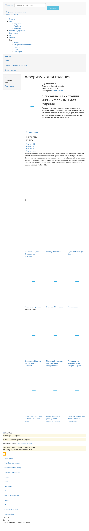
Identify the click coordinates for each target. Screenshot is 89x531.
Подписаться (10, 86)
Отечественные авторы (13, 467)
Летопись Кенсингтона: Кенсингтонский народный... (77, 418)
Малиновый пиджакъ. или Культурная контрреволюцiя (54, 363)
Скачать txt (30, 146)
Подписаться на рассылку (16, 12)
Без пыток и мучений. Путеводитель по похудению (33, 253)
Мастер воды (73, 307)
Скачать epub (31, 151)
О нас (16, 49)
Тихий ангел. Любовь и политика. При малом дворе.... (33, 418)
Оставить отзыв (32, 132)
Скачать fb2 (30, 144)
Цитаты (12, 37)
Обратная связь (12, 14)
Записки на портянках (33, 307)
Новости (17, 47)
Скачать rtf (30, 148)
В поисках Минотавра (54, 307)
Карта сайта (9, 514)
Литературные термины (23, 44)
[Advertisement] (55, 182)
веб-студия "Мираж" (25, 443)
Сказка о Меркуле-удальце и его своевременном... (53, 418)
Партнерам (18, 51)
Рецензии (17, 23)
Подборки (17, 26)
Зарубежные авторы (12, 463)
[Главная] (9, 4)
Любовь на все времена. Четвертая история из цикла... (75, 363)
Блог (11, 35)
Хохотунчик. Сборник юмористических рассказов (33, 363)
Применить (53, 8)
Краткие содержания (17, 30)
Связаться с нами (11, 509)
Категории (18, 28)
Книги (11, 21)
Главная (12, 19)
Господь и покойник (53, 251)
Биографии (13, 33)
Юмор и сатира (57, 90)
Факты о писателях (12, 495)
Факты (16, 42)
